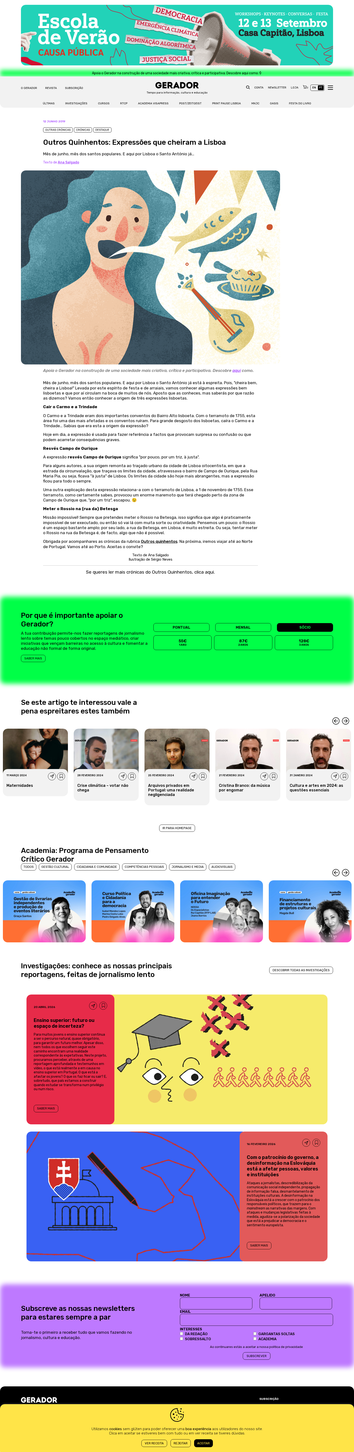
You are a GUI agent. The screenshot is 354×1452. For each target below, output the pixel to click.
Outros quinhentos (159, 541)
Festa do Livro (300, 103)
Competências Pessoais (144, 867)
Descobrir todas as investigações (301, 970)
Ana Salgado (68, 162)
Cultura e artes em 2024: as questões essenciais (316, 787)
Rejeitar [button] (181, 1443)
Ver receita (154, 1443)
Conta (258, 87)
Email (185, 1311)
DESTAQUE (102, 129)
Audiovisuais (222, 867)
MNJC (255, 103)
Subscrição (74, 88)
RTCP (123, 103)
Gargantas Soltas (276, 1334)
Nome (185, 1295)
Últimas (49, 103)
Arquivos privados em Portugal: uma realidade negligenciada (171, 790)
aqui (236, 370)
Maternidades (20, 785)
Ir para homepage (177, 828)
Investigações (76, 103)
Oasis (274, 103)
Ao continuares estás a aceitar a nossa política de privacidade (256, 1347)
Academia (267, 1339)
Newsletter (277, 87)
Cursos (104, 103)
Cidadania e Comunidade (97, 867)
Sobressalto (198, 1339)
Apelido (267, 1295)
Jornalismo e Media (188, 867)
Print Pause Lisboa (226, 103)
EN (314, 87)
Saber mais (33, 658)
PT (320, 87)
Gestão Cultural (55, 867)
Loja (294, 87)
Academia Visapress (153, 103)
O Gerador (29, 88)
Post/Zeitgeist (190, 103)
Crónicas (83, 129)
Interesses (191, 1329)
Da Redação (196, 1334)
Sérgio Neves (161, 559)
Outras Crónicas (58, 129)
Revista (51, 88)
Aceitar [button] (203, 1443)
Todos (29, 867)
